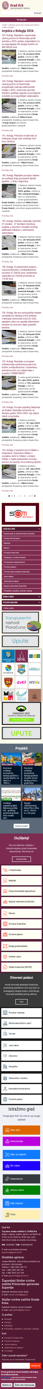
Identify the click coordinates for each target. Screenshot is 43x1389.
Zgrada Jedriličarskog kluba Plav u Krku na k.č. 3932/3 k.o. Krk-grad (31, 808)
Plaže (13, 1214)
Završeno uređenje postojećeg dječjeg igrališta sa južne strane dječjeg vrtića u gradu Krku (31, 775)
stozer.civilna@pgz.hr (18, 1294)
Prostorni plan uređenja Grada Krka (17, 572)
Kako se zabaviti (18, 1154)
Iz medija (8, 1351)
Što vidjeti (15, 1165)
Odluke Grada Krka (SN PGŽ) (20, 967)
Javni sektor (14, 1045)
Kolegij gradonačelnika (32, 25)
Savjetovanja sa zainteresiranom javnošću (19, 533)
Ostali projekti (21, 826)
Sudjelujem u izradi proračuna (15, 557)
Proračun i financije (16, 1013)
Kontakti (8, 1319)
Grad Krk (20, 6)
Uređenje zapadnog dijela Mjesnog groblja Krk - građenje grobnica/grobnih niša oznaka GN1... (11, 810)
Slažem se (6, 1385)
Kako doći (15, 1130)
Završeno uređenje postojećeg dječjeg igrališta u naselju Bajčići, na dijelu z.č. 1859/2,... (11, 775)
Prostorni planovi (10, 567)
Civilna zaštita (9, 608)
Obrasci (6, 548)
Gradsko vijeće (15, 956)
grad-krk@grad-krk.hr (18, 1275)
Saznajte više (5, 1377)
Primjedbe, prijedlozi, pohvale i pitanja (18, 591)
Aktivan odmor (17, 1190)
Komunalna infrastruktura (19, 1089)
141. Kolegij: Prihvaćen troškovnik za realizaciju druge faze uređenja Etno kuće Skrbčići (19, 138)
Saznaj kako (21, 859)
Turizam (12, 1033)
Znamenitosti (16, 1178)
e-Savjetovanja (15, 870)
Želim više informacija (24, 1385)
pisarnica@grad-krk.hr (12, 1252)
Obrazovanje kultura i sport (20, 1023)
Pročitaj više (7, 76)
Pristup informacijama (12, 538)
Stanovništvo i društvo (18, 1078)
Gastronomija (16, 1141)
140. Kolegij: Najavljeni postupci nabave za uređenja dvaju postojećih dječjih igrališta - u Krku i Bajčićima (20, 178)
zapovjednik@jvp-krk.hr (19, 1310)
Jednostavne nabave (11, 581)
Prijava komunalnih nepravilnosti (22, 891)
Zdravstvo (13, 1056)
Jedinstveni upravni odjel (15, 25)
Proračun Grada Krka (11, 553)
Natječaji (7, 543)
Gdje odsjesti (16, 1203)
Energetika (13, 1066)
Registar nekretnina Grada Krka (15, 586)
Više (21, 1002)
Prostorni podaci (15, 1099)
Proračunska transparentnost (14, 562)
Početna (4, 25)
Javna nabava (8, 576)
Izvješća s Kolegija (7, 27)
